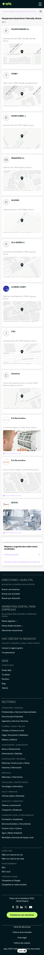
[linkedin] (21, 907)
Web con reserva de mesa (13, 858)
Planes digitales (8, 621)
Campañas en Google (11, 880)
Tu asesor (6, 674)
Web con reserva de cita (12, 854)
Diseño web (7, 851)
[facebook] (13, 907)
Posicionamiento (9, 864)
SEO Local (6, 871)
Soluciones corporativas (12, 630)
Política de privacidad (22, 932)
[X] (26, 907)
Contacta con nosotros (22, 915)
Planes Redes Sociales (11, 626)
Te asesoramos (8, 652)
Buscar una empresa (10, 589)
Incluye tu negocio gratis (12, 648)
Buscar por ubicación (11, 598)
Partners (5, 679)
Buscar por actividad (11, 594)
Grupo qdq (6, 670)
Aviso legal (22, 937)
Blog (4, 683)
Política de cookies (22, 943)
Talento (5, 688)
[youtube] (30, 908)
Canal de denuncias (22, 927)
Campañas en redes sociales (14, 884)
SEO (3, 867)
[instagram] (17, 907)
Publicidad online (9, 877)
